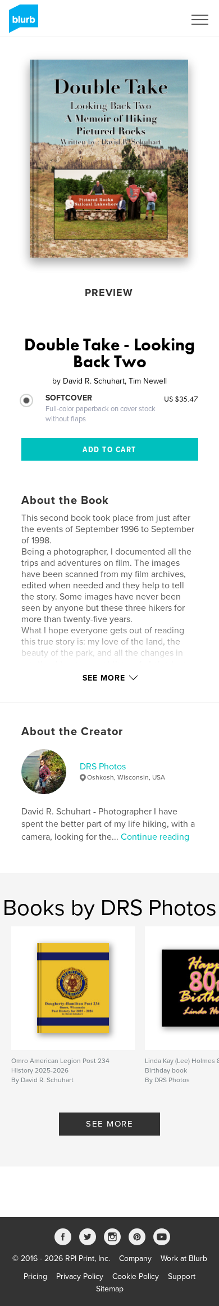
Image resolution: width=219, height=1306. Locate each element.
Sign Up (156, 19)
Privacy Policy (79, 1276)
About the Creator (72, 731)
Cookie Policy (135, 1276)
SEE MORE (109, 1124)
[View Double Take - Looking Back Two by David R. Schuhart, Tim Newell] (109, 159)
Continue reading (155, 837)
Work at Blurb (184, 1258)
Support (181, 1276)
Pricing (35, 1276)
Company (135, 1258)
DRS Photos (103, 766)
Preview (109, 292)
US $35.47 (181, 399)
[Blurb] (22, 23)
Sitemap (110, 1289)
